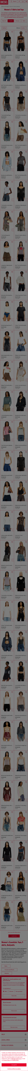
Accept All (14, 1064)
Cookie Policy (15, 1060)
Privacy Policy (6, 1060)
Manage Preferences (16, 1058)
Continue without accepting (14, 1068)
